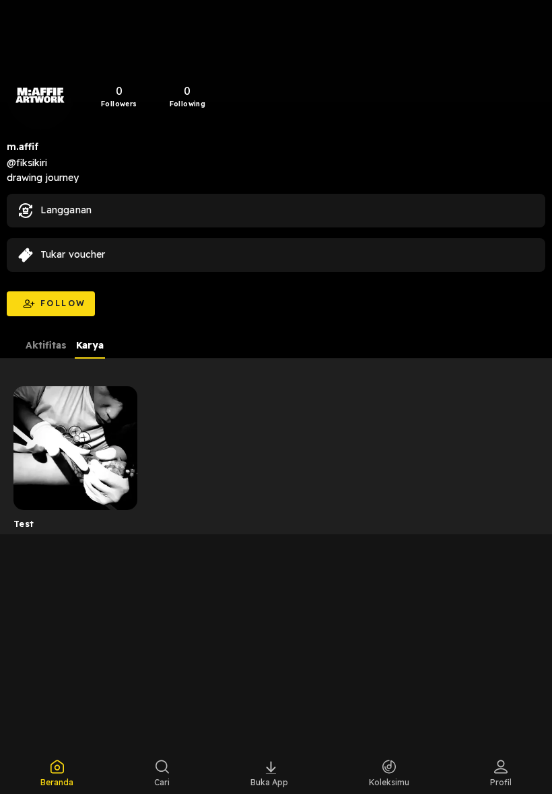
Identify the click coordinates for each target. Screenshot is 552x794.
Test (23, 523)
